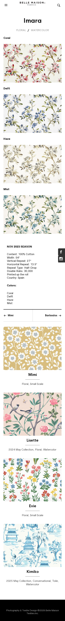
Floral (21, 30)
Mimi (11, 315)
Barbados (51, 315)
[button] (6, 5)
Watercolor (40, 30)
